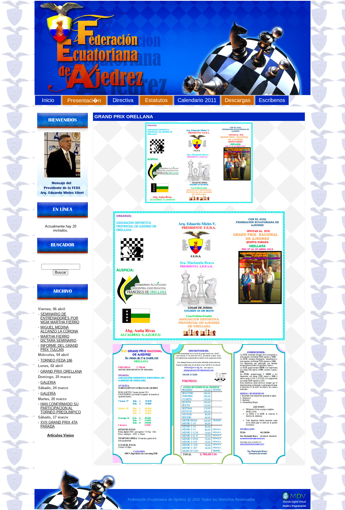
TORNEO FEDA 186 (56, 360)
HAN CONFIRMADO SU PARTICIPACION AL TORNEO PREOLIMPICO (60, 408)
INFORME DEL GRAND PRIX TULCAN (59, 348)
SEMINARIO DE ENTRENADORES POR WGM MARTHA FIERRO (59, 318)
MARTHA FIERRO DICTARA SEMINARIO (58, 338)
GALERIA (48, 382)
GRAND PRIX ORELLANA (61, 371)
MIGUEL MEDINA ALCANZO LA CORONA (59, 329)
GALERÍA (48, 394)
